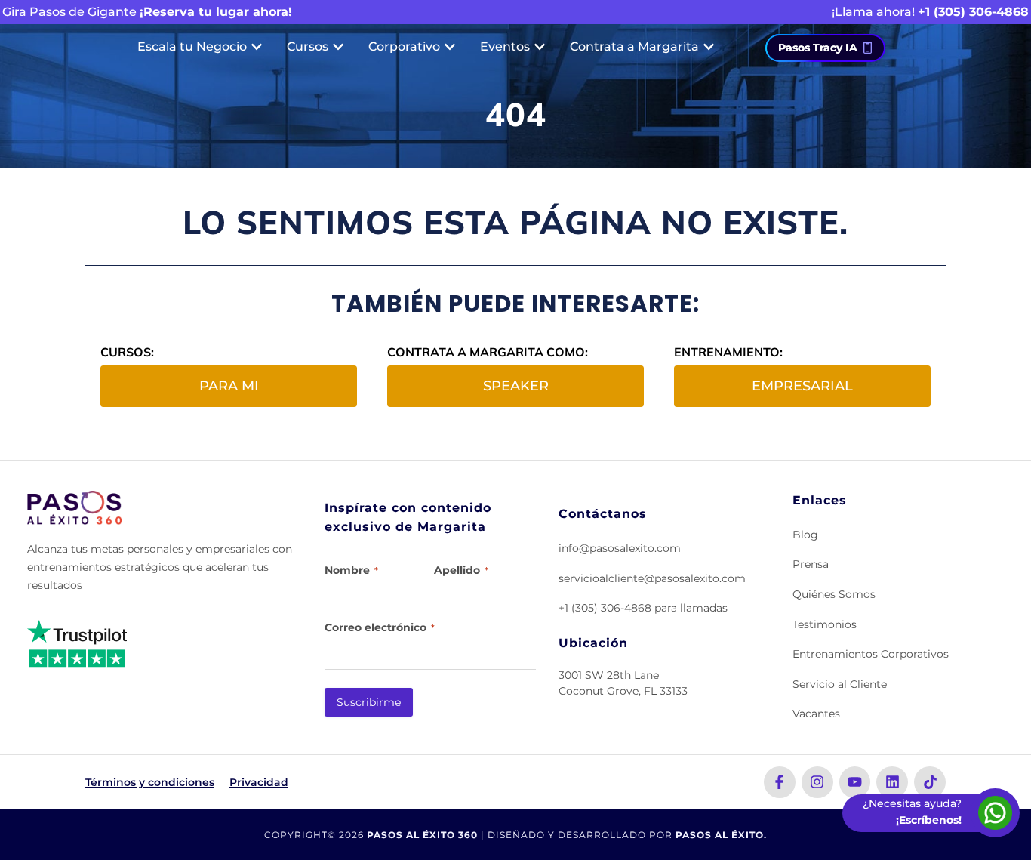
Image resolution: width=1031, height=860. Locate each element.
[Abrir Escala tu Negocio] (257, 47)
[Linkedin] (892, 782)
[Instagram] (817, 782)
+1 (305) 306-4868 (973, 12)
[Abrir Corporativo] (450, 47)
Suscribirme (369, 702)
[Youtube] (855, 782)
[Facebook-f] (780, 782)
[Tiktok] (930, 782)
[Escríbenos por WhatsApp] (995, 813)
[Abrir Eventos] (540, 47)
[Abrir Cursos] (338, 47)
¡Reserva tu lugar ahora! (216, 12)
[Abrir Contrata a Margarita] (709, 47)
